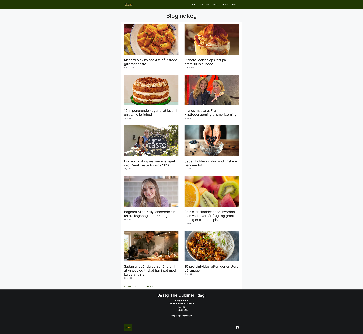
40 (143, 286)
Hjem (193, 4)
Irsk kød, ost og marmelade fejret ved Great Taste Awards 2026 (149, 163)
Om (207, 4)
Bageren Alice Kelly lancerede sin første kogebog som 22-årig (149, 214)
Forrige (127, 286)
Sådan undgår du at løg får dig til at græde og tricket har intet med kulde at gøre (150, 270)
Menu (201, 4)
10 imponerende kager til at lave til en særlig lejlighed (150, 112)
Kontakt (234, 4)
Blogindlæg (224, 4)
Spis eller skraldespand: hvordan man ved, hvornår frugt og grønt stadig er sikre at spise (210, 216)
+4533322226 (181, 310)
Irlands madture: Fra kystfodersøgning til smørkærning (211, 112)
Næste (149, 286)
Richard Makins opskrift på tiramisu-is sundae (205, 62)
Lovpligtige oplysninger (181, 316)
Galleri (215, 4)
